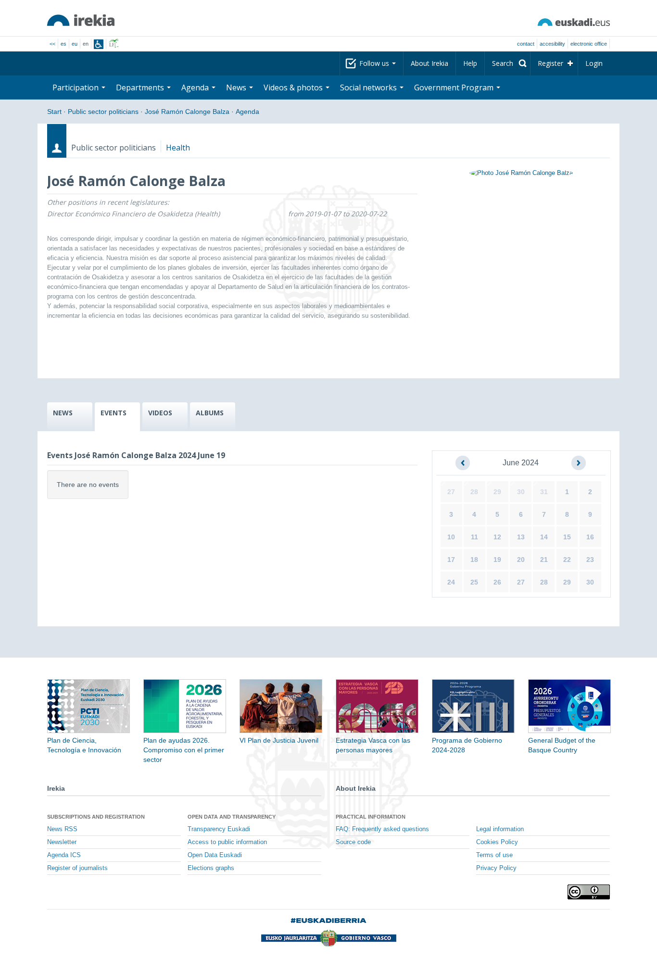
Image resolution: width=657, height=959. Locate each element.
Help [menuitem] (470, 63)
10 (451, 537)
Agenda (247, 111)
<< (52, 44)
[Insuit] (98, 44)
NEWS (63, 412)
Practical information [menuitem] (370, 817)
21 (544, 559)
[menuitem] (507, 63)
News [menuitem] (237, 87)
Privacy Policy (496, 868)
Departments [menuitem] (141, 87)
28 (474, 492)
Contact (525, 44)
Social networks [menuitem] (369, 87)
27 (451, 492)
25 (474, 582)
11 (474, 537)
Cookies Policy (497, 842)
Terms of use (494, 855)
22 (567, 559)
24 (451, 582)
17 (451, 559)
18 (474, 559)
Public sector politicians (103, 111)
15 (567, 537)
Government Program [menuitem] (454, 87)
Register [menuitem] (550, 63)
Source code (353, 842)
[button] (462, 463)
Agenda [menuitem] (196, 87)
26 (497, 582)
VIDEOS (160, 412)
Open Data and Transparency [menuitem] (232, 817)
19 (497, 559)
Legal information (500, 829)
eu (74, 44)
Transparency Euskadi (219, 829)
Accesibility (552, 44)
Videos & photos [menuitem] (294, 87)
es (63, 44)
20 (521, 559)
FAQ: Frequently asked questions (382, 829)
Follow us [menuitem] (375, 63)
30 (521, 492)
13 (521, 537)
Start (54, 111)
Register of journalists (77, 868)
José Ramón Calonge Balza (187, 111)
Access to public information (227, 842)
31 (544, 492)
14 (544, 537)
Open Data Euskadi (215, 855)
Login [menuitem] (594, 63)
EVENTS (113, 412)
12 (497, 537)
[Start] (80, 20)
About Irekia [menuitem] (429, 63)
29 (497, 492)
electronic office (588, 44)
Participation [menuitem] (76, 87)
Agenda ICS (64, 855)
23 (590, 559)
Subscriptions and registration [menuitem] (96, 817)
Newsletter (61, 842)
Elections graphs (211, 868)
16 (590, 537)
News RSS (62, 829)
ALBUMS (210, 412)
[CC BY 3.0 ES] (589, 891)
